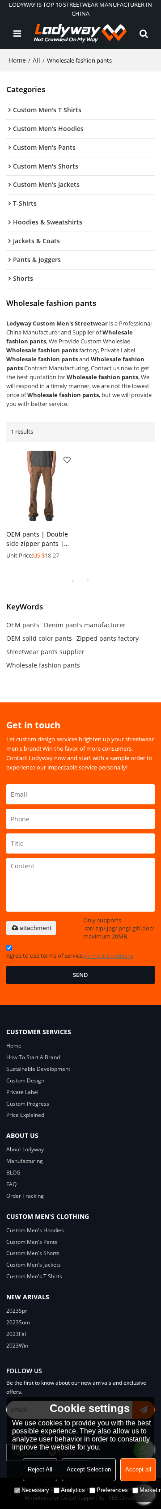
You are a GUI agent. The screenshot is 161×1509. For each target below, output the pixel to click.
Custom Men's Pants (31, 1242)
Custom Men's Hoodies (35, 1230)
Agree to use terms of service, (69, 955)
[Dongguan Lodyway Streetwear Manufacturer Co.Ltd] (81, 33)
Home (17, 60)
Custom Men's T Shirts (34, 1276)
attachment (35, 927)
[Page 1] (73, 581)
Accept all (138, 1469)
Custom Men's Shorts (32, 1253)
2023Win (17, 1345)
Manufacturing (24, 1161)
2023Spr (16, 1311)
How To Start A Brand (33, 1057)
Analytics (73, 1490)
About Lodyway (25, 1149)
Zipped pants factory (107, 638)
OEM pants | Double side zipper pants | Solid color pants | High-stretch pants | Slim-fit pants (37, 539)
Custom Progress (27, 1103)
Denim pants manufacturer (85, 625)
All (36, 60)
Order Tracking (25, 1196)
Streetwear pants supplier (45, 651)
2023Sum (18, 1322)
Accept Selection (89, 1469)
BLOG (13, 1172)
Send (80, 975)
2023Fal (16, 1334)
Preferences (112, 1490)
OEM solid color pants (39, 638)
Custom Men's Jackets (33, 1264)
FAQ (11, 1184)
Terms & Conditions (108, 956)
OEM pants (22, 625)
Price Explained (25, 1115)
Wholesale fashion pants (43, 665)
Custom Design (25, 1080)
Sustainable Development (38, 1069)
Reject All (40, 1469)
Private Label (22, 1092)
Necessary (35, 1490)
